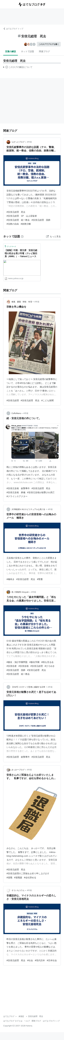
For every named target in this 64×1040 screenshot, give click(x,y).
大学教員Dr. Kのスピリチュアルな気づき (28, 509)
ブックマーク (10, 246)
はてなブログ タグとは (12, 1021)
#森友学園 (34, 662)
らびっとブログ (18, 142)
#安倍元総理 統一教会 (18, 220)
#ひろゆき (50, 666)
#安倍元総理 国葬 (41, 220)
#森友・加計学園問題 (17, 662)
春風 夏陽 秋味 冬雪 (21, 302)
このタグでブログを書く (49, 44)
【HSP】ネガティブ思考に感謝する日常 (28, 687)
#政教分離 (26, 223)
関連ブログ (44, 51)
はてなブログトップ (51, 1021)
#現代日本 (40, 960)
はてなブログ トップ (14, 28)
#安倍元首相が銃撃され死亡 (41, 492)
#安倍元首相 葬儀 (16, 492)
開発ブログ (36, 1021)
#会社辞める (30, 877)
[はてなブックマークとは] (22, 236)
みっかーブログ (18, 769)
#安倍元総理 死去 (16, 212)
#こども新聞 (47, 400)
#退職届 (18, 877)
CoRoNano (16, 413)
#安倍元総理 (13, 400)
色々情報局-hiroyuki (20, 592)
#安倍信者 (12, 666)
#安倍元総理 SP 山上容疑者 (22, 215)
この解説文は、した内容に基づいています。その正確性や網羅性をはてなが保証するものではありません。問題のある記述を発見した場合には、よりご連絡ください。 (18, 68)
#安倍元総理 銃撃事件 (18, 756)
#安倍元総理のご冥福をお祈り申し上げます (28, 873)
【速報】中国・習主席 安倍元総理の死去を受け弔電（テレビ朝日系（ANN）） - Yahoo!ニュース (21, 253)
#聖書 (40, 579)
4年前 (29, 142)
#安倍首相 (23, 666)
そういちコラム (18, 890)
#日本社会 (52, 960)
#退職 (9, 877)
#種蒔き (10, 579)
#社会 (30, 960)
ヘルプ (27, 1021)
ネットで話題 (27, 51)
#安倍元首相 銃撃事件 (18, 488)
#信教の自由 (13, 223)
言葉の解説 (10, 51)
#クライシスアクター (17, 496)
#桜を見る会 (47, 662)
